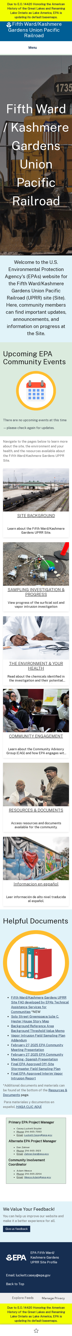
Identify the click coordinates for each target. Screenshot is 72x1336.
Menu (33, 49)
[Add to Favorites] (36, 1330)
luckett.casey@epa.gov (33, 1275)
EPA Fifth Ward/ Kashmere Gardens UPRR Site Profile (44, 1257)
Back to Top (15, 1284)
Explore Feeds (23, 1298)
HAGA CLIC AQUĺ (29, 1107)
